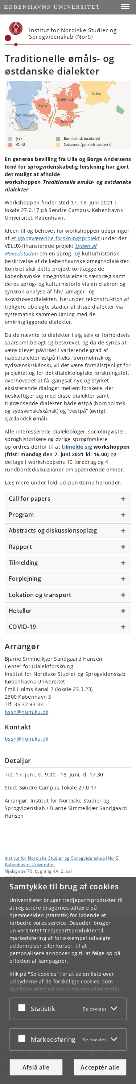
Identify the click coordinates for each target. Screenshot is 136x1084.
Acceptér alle (100, 1067)
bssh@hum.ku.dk (26, 711)
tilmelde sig (77, 446)
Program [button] (21, 514)
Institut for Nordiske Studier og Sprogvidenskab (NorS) (62, 858)
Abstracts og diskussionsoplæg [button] (53, 530)
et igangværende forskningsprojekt (55, 238)
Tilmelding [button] (23, 563)
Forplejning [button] (25, 579)
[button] (125, 6)
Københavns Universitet (30, 864)
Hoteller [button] (20, 611)
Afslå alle (36, 1067)
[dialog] (68, 980)
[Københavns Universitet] (14, 34)
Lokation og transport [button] (40, 595)
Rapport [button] (20, 547)
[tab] (68, 499)
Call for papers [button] (29, 499)
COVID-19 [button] (22, 627)
